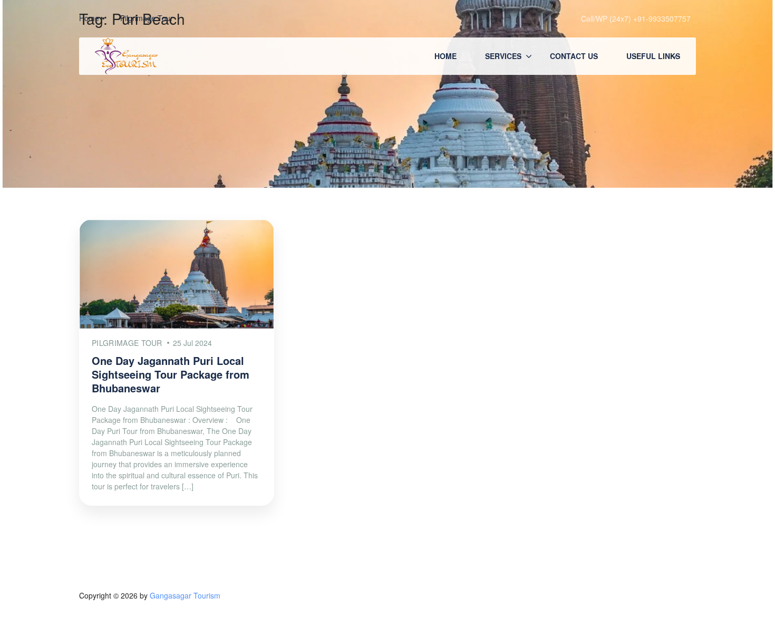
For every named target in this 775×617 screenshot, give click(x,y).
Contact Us (574, 56)
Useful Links (653, 56)
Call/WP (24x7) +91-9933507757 (636, 18)
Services (503, 56)
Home (445, 56)
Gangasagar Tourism (185, 595)
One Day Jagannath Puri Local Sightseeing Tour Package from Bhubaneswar (170, 374)
